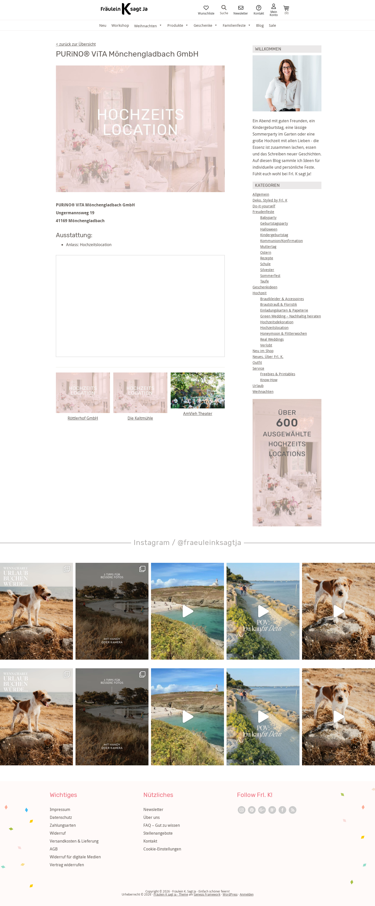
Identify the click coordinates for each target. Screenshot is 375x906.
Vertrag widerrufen (67, 865)
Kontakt (259, 13)
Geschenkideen (265, 287)
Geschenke (203, 25)
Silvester (267, 269)
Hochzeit (260, 292)
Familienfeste (234, 25)
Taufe (264, 281)
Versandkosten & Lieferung (74, 841)
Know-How (268, 379)
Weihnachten (263, 391)
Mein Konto (274, 13)
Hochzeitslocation (274, 327)
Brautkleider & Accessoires (282, 298)
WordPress (230, 894)
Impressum (60, 809)
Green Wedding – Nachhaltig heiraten (290, 316)
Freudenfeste (263, 211)
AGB (54, 849)
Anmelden (247, 894)
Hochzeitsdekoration (276, 321)
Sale (272, 25)
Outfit (257, 362)
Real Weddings (272, 339)
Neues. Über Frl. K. (268, 356)
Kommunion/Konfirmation (281, 240)
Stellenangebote (158, 833)
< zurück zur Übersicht (76, 44)
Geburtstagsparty (274, 223)
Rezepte (266, 258)
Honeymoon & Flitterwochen (283, 333)
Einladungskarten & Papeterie (284, 310)
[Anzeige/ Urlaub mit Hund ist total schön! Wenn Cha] (338, 611)
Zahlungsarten (63, 825)
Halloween (268, 229)
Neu (102, 25)
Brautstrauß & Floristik (278, 304)
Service (258, 368)
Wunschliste (206, 13)
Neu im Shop (263, 350)
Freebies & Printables (277, 373)
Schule (265, 263)
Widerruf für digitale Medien (75, 857)
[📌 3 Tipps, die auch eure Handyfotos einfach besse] (112, 611)
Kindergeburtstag (274, 234)
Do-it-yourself (264, 206)
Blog (260, 25)
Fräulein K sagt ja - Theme (171, 894)
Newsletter (240, 13)
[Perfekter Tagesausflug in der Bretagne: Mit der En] (187, 611)
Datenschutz (61, 817)
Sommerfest (270, 275)
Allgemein (261, 194)
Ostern (265, 252)
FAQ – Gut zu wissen (161, 825)
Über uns (151, 817)
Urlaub (258, 385)
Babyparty (268, 217)
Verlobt (266, 345)
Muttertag (268, 246)
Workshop (120, 25)
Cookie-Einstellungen (162, 849)
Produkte (175, 25)
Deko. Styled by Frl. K (270, 200)
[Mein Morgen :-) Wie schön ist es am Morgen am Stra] (263, 611)
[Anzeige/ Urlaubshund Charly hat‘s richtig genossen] (36, 611)
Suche (224, 13)
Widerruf (58, 833)
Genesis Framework (207, 894)
